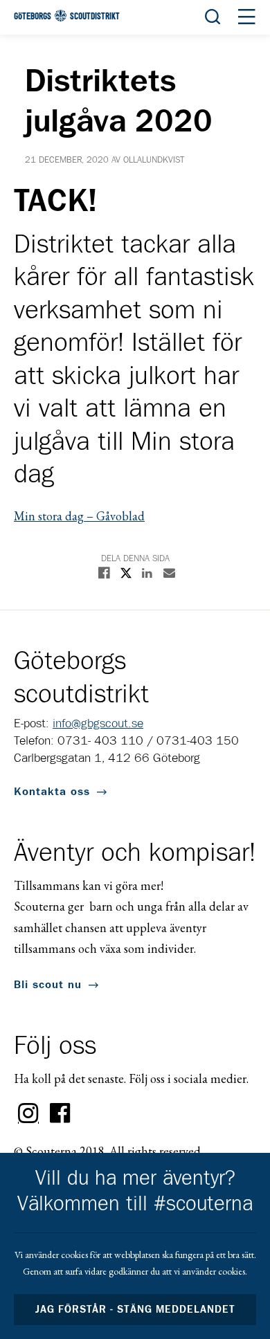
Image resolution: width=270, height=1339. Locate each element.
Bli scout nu (48, 984)
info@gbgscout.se (98, 724)
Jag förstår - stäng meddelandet (135, 1309)
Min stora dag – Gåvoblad (79, 516)
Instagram (28, 1113)
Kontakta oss (52, 791)
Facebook (60, 1113)
